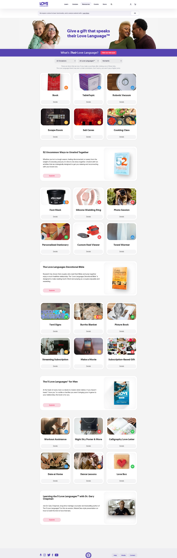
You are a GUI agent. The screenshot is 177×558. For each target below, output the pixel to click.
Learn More (86, 13)
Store (105, 4)
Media (123, 555)
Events (96, 4)
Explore (52, 176)
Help (115, 555)
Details (55, 102)
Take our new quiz (108, 53)
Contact (132, 555)
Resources (86, 4)
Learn (66, 4)
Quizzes (75, 4)
